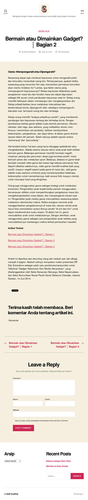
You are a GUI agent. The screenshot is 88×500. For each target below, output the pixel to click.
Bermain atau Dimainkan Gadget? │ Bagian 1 (31, 234)
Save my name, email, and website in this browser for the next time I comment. (41, 421)
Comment (17, 378)
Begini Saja (44, 31)
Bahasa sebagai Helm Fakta (58, 461)
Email (47, 399)
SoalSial (14, 494)
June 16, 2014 (47, 52)
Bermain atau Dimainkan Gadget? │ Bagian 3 (31, 240)
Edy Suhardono (30, 52)
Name (15, 399)
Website (16, 410)
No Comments (63, 52)
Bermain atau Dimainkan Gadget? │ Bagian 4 (31, 246)
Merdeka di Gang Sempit (57, 466)
